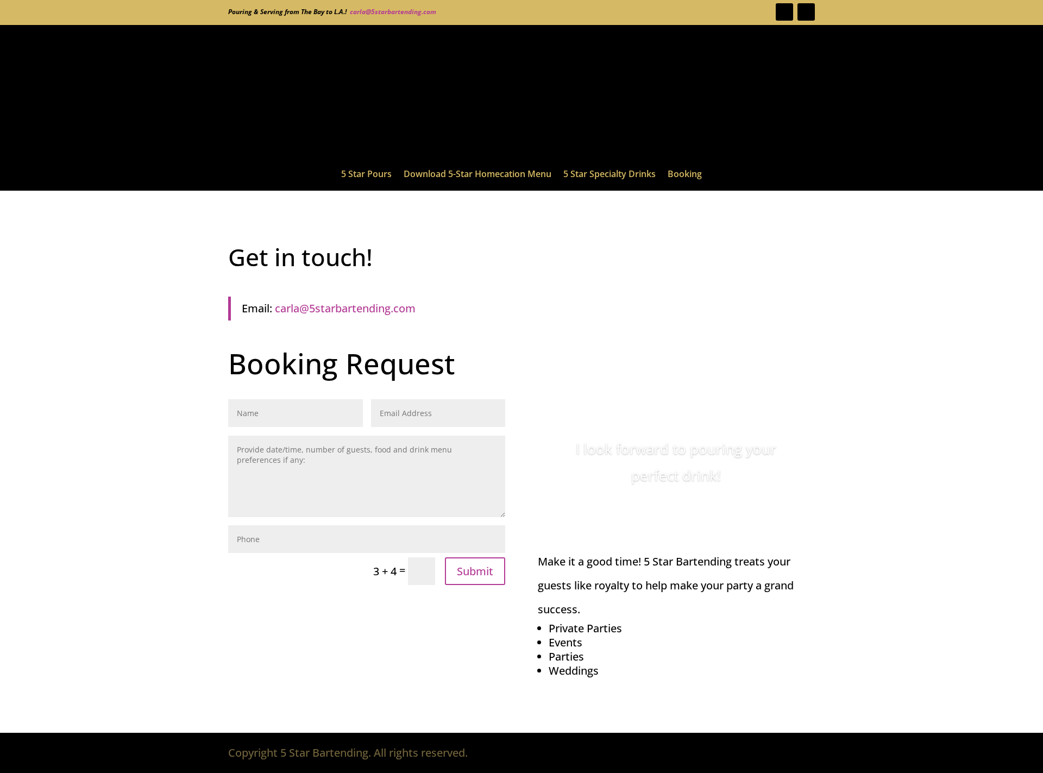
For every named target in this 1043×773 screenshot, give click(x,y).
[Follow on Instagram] (784, 12)
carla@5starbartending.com (393, 11)
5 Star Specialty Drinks (609, 175)
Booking (685, 175)
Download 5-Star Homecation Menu (477, 175)
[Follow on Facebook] (806, 12)
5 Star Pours (366, 175)
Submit (475, 571)
